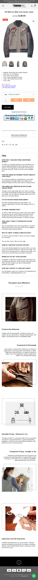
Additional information (19, 135)
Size (6, 94)
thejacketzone (25, 576)
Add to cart (16, 100)
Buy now (28, 100)
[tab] (19, 135)
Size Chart (7, 107)
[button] (3, 6)
